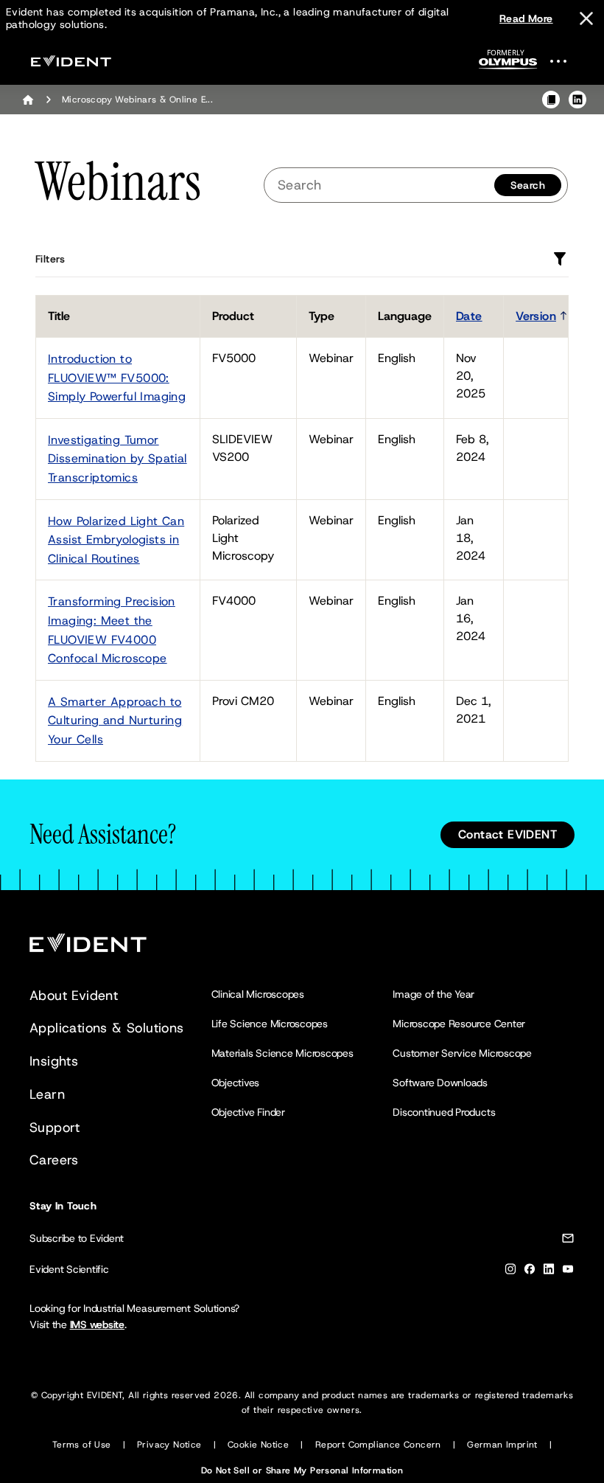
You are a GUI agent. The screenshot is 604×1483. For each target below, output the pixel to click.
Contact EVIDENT (507, 834)
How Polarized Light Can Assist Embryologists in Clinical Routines (116, 539)
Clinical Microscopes (257, 994)
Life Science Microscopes (269, 1023)
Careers (54, 1160)
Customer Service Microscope (462, 1053)
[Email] (568, 1240)
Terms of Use (81, 1445)
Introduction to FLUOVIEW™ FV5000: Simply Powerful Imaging (117, 377)
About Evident (73, 995)
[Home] (28, 99)
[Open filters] (560, 259)
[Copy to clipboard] (551, 99)
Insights (53, 1061)
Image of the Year (433, 994)
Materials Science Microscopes (282, 1053)
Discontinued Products (444, 1112)
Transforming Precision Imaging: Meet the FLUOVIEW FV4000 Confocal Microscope (111, 630)
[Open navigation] (567, 61)
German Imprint (502, 1445)
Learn (47, 1094)
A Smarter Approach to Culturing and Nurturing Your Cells (115, 720)
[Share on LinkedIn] (577, 99)
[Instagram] (510, 1271)
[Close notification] (586, 18)
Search (527, 185)
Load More (542, 762)
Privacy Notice (169, 1445)
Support (54, 1127)
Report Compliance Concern (378, 1445)
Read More (526, 18)
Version (536, 316)
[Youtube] (568, 1271)
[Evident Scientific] (71, 61)
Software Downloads (440, 1082)
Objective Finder (248, 1112)
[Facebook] (529, 1271)
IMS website (97, 1324)
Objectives (235, 1082)
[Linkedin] (548, 1271)
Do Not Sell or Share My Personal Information (302, 1470)
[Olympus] (508, 64)
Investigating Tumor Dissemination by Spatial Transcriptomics (117, 458)
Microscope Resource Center (459, 1023)
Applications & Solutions (106, 1028)
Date (469, 316)
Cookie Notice (258, 1445)
